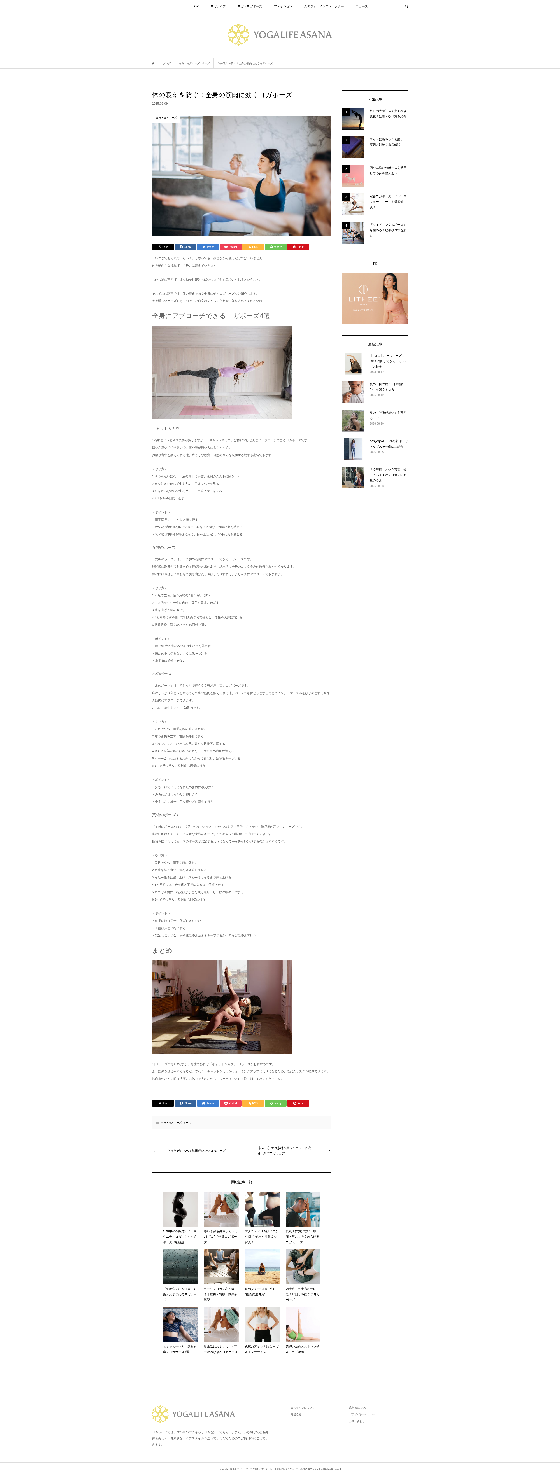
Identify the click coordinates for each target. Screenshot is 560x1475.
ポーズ (187, 1122)
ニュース (362, 6)
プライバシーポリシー (362, 1414)
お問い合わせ (357, 1421)
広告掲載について (359, 1407)
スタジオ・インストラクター (324, 6)
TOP (195, 6)
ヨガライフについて (303, 1407)
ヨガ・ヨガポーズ (250, 6)
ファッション (283, 6)
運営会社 (296, 1414)
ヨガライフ (218, 6)
